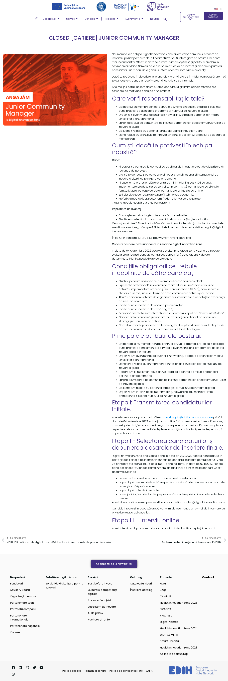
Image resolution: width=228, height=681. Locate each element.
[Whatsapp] (13, 674)
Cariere (15, 632)
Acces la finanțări (99, 600)
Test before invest (100, 583)
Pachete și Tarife (99, 619)
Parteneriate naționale (25, 626)
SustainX (165, 609)
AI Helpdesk (95, 613)
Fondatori (16, 583)
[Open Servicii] (76, 19)
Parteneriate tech (22, 603)
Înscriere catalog (141, 590)
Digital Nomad (169, 622)
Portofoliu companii (23, 609)
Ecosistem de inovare (102, 607)
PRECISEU (166, 615)
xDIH (163, 583)
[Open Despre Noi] (58, 19)
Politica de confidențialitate (126, 670)
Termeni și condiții (95, 670)
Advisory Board (20, 590)
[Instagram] (27, 667)
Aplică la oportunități (174, 654)
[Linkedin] (20, 667)
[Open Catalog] (97, 19)
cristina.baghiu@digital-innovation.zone (186, 417)
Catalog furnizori (141, 583)
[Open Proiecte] (117, 19)
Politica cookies (71, 670)
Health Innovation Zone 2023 (178, 647)
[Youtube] (41, 667)
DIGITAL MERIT (169, 635)
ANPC (149, 671)
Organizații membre (23, 596)
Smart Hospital (169, 641)
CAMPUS (165, 596)
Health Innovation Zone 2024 (178, 628)
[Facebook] (13, 667)
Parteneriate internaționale (19, 617)
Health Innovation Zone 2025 (178, 603)
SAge (163, 590)
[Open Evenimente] (142, 19)
